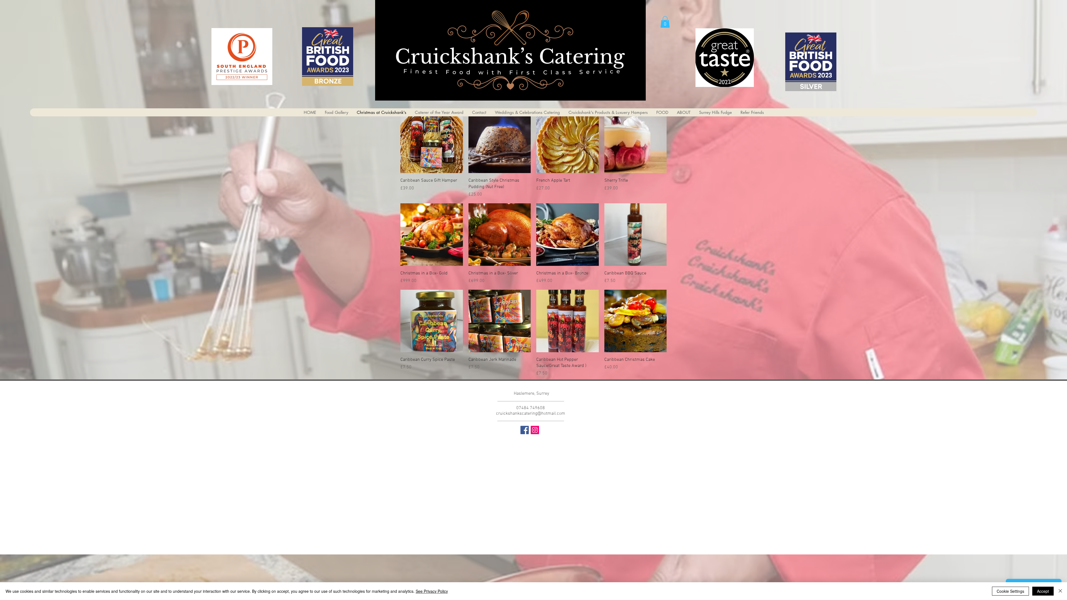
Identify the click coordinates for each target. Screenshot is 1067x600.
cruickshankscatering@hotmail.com (530, 413)
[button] (665, 22)
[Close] (1060, 591)
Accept (1043, 591)
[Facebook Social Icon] (524, 430)
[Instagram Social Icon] (535, 430)
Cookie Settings (1010, 591)
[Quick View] (431, 142)
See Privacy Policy (432, 591)
